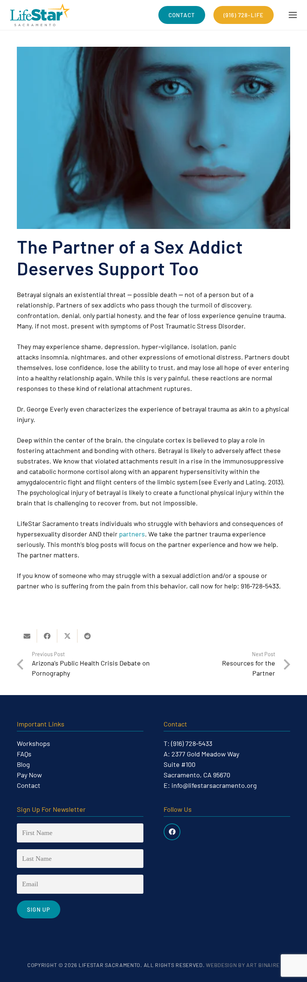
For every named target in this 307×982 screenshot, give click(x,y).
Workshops (33, 743)
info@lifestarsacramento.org (214, 785)
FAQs (24, 754)
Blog (23, 764)
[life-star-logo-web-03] (40, 15)
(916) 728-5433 (191, 743)
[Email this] (27, 636)
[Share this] (47, 636)
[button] (293, 15)
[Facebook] (172, 831)
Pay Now (29, 775)
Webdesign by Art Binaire (243, 965)
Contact (28, 785)
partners (132, 534)
